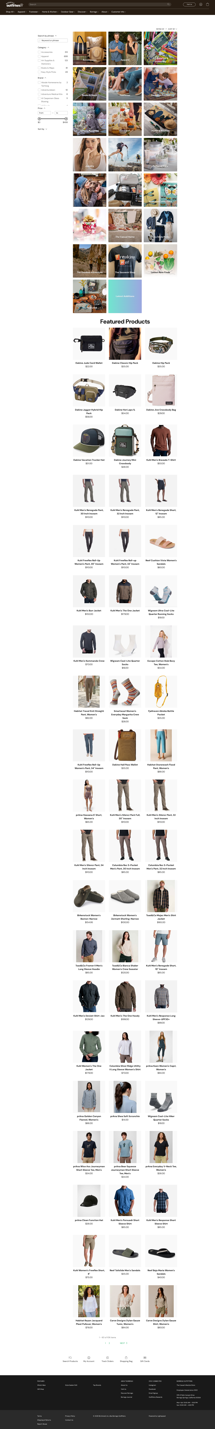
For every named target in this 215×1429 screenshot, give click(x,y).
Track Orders (107, 1361)
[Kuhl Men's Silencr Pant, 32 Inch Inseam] (161, 796)
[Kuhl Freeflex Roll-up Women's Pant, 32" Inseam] (125, 541)
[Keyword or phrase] (40, 40)
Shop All (10, 11)
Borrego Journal (126, 1397)
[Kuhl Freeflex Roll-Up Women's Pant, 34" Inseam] (89, 745)
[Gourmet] (125, 114)
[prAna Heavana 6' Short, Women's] (89, 796)
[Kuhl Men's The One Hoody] (125, 996)
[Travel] (125, 185)
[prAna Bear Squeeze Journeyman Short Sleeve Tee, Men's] (125, 1147)
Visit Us (123, 1389)
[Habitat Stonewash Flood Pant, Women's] (161, 745)
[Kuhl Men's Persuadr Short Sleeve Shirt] (125, 1201)
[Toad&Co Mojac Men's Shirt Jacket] (161, 896)
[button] (14, 4)
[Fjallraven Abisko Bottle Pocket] (161, 692)
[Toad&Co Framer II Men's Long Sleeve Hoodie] (89, 946)
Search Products (70, 1361)
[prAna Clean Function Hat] (89, 1201)
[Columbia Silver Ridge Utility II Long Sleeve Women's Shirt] (125, 1047)
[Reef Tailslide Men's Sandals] (125, 1251)
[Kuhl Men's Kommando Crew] (89, 641)
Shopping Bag (126, 1361)
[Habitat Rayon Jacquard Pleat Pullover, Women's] (89, 1301)
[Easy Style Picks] (160, 220)
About (105, 11)
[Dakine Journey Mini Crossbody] (125, 441)
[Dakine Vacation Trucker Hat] (89, 441)
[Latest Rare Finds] (160, 256)
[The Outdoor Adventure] (89, 256)
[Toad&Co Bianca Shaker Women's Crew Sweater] (125, 946)
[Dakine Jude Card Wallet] (89, 344)
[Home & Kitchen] (160, 114)
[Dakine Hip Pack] (161, 344)
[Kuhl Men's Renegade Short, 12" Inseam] (161, 491)
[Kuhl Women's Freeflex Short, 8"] (89, 1251)
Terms (39, 1416)
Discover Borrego (127, 1393)
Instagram (152, 1385)
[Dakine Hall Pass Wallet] (125, 745)
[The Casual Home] (125, 220)
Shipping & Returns (44, 1420)
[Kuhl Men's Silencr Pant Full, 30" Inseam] (125, 796)
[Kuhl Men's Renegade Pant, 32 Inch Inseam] (125, 491)
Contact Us (69, 1420)
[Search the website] (168, 4)
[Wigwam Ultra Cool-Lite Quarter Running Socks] (161, 591)
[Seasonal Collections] (160, 185)
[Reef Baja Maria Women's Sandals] (161, 1251)
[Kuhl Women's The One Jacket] (89, 1047)
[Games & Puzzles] (160, 79)
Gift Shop (40, 1389)
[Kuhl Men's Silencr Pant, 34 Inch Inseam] (89, 846)
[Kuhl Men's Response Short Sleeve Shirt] (161, 1201)
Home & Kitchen (49, 11)
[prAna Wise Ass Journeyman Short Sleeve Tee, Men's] (89, 1147)
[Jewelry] (89, 149)
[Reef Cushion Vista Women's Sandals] (161, 541)
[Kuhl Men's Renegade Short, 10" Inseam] (161, 946)
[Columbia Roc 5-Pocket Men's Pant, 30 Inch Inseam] (125, 846)
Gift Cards (145, 1361)
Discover (82, 11)
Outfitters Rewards (155, 1397)
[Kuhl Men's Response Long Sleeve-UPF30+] (161, 996)
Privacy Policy (70, 1416)
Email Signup (153, 1393)
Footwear (33, 11)
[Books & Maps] (89, 79)
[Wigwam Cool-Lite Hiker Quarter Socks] (161, 1097)
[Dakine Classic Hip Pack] (125, 344)
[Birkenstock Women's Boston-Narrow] (89, 896)
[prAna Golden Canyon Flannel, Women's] (89, 1097)
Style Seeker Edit (71, 1385)
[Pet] (89, 185)
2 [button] (109, 1343)
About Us (124, 1385)
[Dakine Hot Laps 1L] (125, 390)
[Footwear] (125, 79)
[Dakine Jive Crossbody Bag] (161, 390)
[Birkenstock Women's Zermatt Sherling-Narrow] (125, 896)
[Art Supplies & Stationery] (160, 43)
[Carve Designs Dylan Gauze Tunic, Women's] (125, 1301)
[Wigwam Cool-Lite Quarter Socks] (125, 641)
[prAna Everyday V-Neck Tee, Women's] (161, 1147)
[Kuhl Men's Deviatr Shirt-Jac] (89, 996)
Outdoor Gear (67, 11)
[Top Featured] (89, 291)
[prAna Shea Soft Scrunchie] (125, 1097)
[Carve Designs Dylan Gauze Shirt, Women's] (161, 1301)
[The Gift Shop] (89, 220)
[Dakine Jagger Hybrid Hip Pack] (89, 390)
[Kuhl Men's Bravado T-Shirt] (161, 441)
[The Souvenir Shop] (125, 256)
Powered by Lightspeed (157, 1416)
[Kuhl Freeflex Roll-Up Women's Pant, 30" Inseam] (89, 541)
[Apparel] (125, 43)
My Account (88, 1361)
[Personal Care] (160, 149)
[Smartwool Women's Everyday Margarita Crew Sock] (125, 692)
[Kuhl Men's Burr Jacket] (89, 591)
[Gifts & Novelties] (89, 114)
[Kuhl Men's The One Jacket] (125, 591)
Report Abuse (42, 1424)
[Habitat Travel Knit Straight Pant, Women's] (89, 692)
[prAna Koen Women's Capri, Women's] (161, 1047)
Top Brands (97, 1385)
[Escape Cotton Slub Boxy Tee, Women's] (161, 641)
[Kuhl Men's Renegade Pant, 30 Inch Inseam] (89, 491)
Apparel (22, 11)
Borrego (94, 11)
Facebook (152, 1389)
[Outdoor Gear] (125, 149)
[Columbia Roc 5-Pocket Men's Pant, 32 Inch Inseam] (161, 846)
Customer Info (118, 11)
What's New (41, 1385)
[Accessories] (89, 43)
